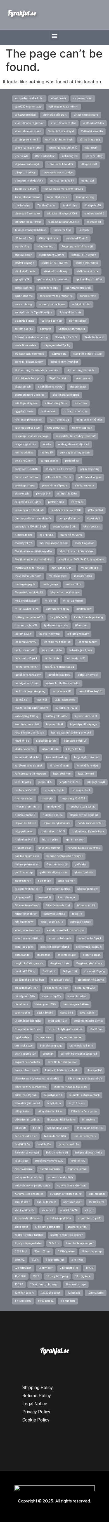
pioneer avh (22, 493)
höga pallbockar (24, 831)
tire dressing (22, 205)
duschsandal (22, 955)
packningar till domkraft (29, 510)
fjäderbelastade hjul (58, 905)
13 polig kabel (83, 1276)
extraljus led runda (60, 938)
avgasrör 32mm (77, 1169)
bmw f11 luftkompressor (62, 1062)
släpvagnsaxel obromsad (29, 353)
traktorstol (87, 180)
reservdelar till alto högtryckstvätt (76, 436)
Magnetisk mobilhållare (64, 592)
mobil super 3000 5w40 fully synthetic (81, 559)
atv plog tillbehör (25, 1210)
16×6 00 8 (20, 1276)
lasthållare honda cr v (28, 674)
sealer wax (80, 403)
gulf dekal (81, 864)
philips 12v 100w (67, 493)
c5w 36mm (96, 1029)
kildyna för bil (74, 749)
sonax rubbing (23, 304)
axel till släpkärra (50, 1169)
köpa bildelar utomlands (29, 732)
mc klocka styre (58, 576)
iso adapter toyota (54, 790)
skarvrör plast (78, 386)
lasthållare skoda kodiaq (59, 666)
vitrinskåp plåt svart (55, 114)
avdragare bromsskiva (28, 1177)
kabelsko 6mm (62, 773)
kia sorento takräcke (27, 757)
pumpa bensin (49, 460)
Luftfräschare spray (57, 609)
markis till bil (73, 584)
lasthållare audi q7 (59, 674)
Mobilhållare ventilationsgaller (33, 551)
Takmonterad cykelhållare (30, 230)
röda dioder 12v (56, 427)
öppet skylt (93, 518)
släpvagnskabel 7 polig (56, 345)
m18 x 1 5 (50, 600)
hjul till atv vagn (74, 839)
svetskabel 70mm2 (76, 238)
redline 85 (47, 452)
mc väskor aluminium (28, 576)
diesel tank (21, 1004)
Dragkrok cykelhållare (89, 963)
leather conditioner (26, 666)
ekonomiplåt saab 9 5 (88, 946)
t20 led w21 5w (23, 238)
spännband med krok (78, 287)
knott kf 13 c (22, 740)
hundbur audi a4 (53, 815)
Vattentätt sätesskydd (61, 131)
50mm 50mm (42, 1251)
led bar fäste (52, 658)
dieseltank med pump (91, 979)
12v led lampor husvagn (44, 1284)
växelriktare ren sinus (28, 131)
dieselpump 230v (85, 987)
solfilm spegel (77, 320)
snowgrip (45, 329)
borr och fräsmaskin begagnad (79, 1053)
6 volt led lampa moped (79, 1243)
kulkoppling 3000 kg (27, 716)
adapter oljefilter (77, 1226)
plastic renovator (84, 485)
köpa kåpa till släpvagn (83, 724)
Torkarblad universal (27, 197)
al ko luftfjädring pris (47, 1226)
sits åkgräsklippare (26, 403)
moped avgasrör (84, 543)
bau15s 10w (44, 1144)
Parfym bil (77, 502)
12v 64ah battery (24, 1292)
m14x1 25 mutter (73, 600)
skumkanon (82, 378)
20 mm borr (46, 1268)
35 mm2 (20, 1259)
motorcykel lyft (23, 543)
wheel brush (58, 98)
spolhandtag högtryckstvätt (52, 279)
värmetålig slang (90, 139)
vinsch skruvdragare (86, 114)
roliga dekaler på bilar (89, 419)
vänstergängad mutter (28, 147)
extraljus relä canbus (27, 930)
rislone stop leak (82, 427)
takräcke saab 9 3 (94, 213)
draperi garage (91, 955)
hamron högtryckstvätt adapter (64, 856)
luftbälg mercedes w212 (29, 617)
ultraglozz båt (88, 164)
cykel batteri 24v (57, 1020)
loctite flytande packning (88, 617)
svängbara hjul (45, 246)
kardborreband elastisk (28, 765)
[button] (54, 35)
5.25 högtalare (66, 1251)
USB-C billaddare (45, 156)
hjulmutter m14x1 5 (53, 831)
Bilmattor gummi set (27, 1103)
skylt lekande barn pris (28, 378)
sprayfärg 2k (22, 279)
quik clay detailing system (75, 452)
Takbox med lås (62, 230)
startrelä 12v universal (54, 263)
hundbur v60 (53, 806)
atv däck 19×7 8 (69, 1210)
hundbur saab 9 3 (25, 815)
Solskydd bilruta (24, 320)
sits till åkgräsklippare (66, 394)
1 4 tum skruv (23, 1300)
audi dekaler (22, 1202)
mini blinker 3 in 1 (62, 568)
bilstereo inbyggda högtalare (70, 1086)
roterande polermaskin (28, 419)
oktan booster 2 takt (64, 526)
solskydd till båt (81, 304)
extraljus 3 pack (24, 946)
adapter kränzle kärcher (29, 1235)
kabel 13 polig (23, 782)
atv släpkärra (96, 1202)
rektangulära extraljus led (73, 444)
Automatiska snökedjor (29, 1194)
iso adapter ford (81, 790)
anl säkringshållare (59, 1218)
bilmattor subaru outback (84, 1095)
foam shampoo (67, 897)
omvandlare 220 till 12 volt (30, 526)
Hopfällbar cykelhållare (56, 823)
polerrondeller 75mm (58, 477)
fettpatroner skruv (25, 913)
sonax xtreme (88, 296)
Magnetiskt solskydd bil (29, 592)
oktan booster (92, 526)
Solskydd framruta (70, 312)
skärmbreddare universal (30, 394)
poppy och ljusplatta (26, 469)
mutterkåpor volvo (71, 535)
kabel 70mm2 (86, 773)
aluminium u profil (89, 1218)
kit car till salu (50, 749)
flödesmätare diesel (27, 905)
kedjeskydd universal (86, 757)
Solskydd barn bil (51, 320)
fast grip (77, 913)
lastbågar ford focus (26, 683)
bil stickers (88, 1119)
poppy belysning (89, 469)
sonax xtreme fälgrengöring (56, 296)
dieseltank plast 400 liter (29, 979)
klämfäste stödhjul (74, 740)
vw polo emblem (83, 98)
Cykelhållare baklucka (28, 1020)
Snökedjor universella (71, 329)
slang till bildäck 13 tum (29, 361)
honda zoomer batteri (90, 823)
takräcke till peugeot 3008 (62, 213)
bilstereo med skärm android (85, 1078)
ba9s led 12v (78, 1161)
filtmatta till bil (86, 905)
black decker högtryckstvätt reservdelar (38, 1078)
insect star (47, 798)
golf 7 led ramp (23, 872)
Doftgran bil (70, 971)
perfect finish (56, 502)
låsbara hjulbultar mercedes (63, 683)
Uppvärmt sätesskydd (27, 164)
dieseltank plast (60, 979)
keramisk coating (56, 757)
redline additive (24, 452)
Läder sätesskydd (65, 699)
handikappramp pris (27, 856)
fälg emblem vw (24, 922)
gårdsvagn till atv (87, 889)
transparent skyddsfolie (29, 180)
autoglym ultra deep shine (66, 1194)
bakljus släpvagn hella (88, 1152)
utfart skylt (21, 156)
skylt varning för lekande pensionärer (37, 370)
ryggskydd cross (24, 411)
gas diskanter (66, 881)
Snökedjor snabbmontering (31, 337)
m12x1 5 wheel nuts (27, 609)
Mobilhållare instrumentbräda (33, 559)
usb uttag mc (69, 156)
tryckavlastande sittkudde (57, 172)
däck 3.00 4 (66, 1012)
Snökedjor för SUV (66, 337)
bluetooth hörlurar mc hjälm (62, 1070)
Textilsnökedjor (46, 205)
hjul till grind (50, 839)
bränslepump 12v (25, 1053)
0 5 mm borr (68, 1300)
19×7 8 (89, 1268)
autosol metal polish (60, 1177)
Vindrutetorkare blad (63, 123)
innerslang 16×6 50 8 (73, 798)
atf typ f (89, 1210)
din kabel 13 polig (94, 971)
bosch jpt (48, 1053)
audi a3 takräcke (46, 1202)
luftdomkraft (83, 609)
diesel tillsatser (77, 996)
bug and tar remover (71, 1037)
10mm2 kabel (95, 1292)
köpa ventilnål (54, 724)
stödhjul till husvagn (83, 255)
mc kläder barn (83, 576)
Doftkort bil (49, 971)
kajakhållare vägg (87, 765)
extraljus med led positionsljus (65, 930)
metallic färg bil (90, 568)
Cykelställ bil (87, 1012)
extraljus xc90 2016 (52, 922)
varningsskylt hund (26, 139)
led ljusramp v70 (25, 650)
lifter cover (81, 625)
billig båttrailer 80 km (50, 1111)
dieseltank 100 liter (56, 987)
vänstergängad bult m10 (63, 147)
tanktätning (70, 205)
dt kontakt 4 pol (67, 955)
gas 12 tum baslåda (58, 889)
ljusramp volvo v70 (26, 625)
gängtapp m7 (22, 897)
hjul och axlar (23, 848)
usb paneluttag (94, 156)
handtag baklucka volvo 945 (84, 848)
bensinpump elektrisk (90, 1128)
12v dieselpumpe (76, 1284)
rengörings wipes (25, 444)
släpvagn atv (58, 353)
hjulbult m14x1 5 (25, 839)
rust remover (48, 411)
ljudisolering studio (56, 625)
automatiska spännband (71, 1185)
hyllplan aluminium (27, 806)
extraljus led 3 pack (90, 938)
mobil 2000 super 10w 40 (29, 568)
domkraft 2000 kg (25, 971)
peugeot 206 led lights (28, 502)
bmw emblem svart (26, 1070)
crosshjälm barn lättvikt (88, 1020)
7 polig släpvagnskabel (28, 1243)
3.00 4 (35, 1259)
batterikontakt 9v (69, 1144)
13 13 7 (19, 1284)
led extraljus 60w (52, 650)
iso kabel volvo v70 (25, 790)
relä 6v (47, 444)
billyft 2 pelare (76, 1103)
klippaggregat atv (46, 740)
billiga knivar (22, 1111)
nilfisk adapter (23, 535)
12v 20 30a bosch (51, 1292)
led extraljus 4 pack (80, 650)
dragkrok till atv (60, 963)
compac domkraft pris (28, 1029)
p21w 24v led (95, 510)
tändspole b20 (92, 205)
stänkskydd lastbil (25, 271)
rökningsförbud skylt (27, 427)
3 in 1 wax (77, 1259)
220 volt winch (23, 1268)
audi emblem (97, 1194)
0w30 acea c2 (45, 1300)
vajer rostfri (92, 147)
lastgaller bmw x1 (87, 674)
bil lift (36, 1128)
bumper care (43, 1037)
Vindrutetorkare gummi (29, 123)
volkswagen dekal (25, 114)
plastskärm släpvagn (54, 485)
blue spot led (94, 1070)
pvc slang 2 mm (24, 460)
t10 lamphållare (48, 238)
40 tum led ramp (91, 1251)
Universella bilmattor (60, 164)
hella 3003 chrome (49, 848)
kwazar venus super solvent (31, 707)
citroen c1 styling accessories (65, 1029)
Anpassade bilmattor (27, 1218)
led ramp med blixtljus (57, 642)
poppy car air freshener (59, 469)
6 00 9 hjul (21, 1251)
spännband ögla (48, 287)
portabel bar (72, 460)
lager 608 (42, 699)
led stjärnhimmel (49, 633)
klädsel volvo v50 (24, 749)
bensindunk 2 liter (26, 1136)
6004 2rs (54, 1243)
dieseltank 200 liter (26, 987)
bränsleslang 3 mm (81, 1045)
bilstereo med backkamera (30, 1086)
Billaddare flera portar (84, 1111)
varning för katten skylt (59, 139)
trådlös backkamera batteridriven (63, 189)
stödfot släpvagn (24, 263)
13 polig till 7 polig (57, 1276)
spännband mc (23, 296)
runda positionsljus (75, 411)
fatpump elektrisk (54, 913)
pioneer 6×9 (43, 493)
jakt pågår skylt (96, 782)
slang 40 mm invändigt (64, 361)
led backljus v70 (76, 658)
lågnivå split (22, 699)
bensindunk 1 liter (55, 1136)
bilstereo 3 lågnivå (26, 1095)
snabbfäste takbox (25, 345)
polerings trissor (25, 485)
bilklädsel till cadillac (27, 1119)
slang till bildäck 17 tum (87, 353)
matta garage (50, 584)
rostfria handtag (59, 419)
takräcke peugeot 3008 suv (63, 222)
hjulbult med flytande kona (88, 831)
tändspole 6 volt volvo (27, 213)
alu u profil (21, 1226)
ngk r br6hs (46, 535)
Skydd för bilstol (58, 378)
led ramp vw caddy (78, 633)
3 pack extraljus (55, 1259)
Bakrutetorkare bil (57, 1152)
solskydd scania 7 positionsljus (33, 312)
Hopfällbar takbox (25, 823)
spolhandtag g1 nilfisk (89, 279)
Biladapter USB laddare (61, 1119)
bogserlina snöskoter (27, 1062)
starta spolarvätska (86, 263)
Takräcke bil (94, 222)
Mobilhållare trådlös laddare (77, 551)
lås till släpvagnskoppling (30, 691)
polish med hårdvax (26, 477)
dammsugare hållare (76, 1004)
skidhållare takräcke (50, 386)
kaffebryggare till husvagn (30, 773)
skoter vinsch (23, 386)
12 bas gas (74, 1292)
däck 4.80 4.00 (45, 1012)
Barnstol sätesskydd (27, 1152)
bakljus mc (21, 1161)
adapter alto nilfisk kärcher (67, 1235)
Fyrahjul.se (22, 13)
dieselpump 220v (25, 996)
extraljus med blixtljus (28, 938)
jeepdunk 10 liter (70, 782)
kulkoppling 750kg (66, 707)
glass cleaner (23, 881)
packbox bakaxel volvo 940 (66, 510)
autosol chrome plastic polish (32, 1185)
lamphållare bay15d (90, 691)
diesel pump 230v (45, 1004)
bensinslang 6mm (58, 1128)
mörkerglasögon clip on (53, 543)
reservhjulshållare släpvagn (32, 436)
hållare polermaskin (27, 864)
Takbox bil (84, 230)
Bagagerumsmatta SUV (49, 1161)
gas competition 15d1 (27, 889)
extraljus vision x (80, 922)
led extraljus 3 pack (26, 658)
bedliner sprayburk (85, 1136)
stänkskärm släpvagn (56, 271)
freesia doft (44, 897)
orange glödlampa (69, 518)
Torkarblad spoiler (58, 197)
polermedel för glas (89, 477)
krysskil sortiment (86, 716)
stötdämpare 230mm (51, 255)
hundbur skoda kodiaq (82, 806)
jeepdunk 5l (45, 782)
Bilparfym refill (53, 1095)
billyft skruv (54, 1103)
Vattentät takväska (92, 131)
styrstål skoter (23, 255)
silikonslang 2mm (56, 403)
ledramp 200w (23, 633)
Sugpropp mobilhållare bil (77, 246)
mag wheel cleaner (26, 600)
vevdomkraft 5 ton (93, 123)
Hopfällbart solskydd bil (84, 815)
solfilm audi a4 (24, 329)
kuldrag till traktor (57, 716)
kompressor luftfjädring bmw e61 (71, 732)
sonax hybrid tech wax (52, 304)
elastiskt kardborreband (55, 946)
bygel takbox (22, 1037)
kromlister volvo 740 (27, 724)
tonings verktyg (85, 197)
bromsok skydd (24, 1045)
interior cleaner (24, 798)
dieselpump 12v (51, 996)
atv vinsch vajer (72, 1202)
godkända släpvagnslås (53, 872)
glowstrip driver (84, 872)
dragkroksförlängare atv (29, 963)
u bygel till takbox (25, 172)
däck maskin (22, 1012)
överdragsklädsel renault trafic (33, 518)
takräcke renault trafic (28, 222)
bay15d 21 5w (22, 1144)
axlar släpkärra (24, 1169)
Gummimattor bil (57, 864)
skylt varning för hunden (81, 370)
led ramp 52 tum (87, 642)
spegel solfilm (23, 287)
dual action (44, 955)
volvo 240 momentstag (28, 106)
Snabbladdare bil (94, 337)
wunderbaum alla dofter (29, 98)
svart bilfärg (22, 246)
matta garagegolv (25, 584)
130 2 (36, 1276)
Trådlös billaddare (25, 189)
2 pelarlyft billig (69, 1268)
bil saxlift (20, 1128)
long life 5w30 (58, 617)
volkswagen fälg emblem (63, 106)
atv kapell (47, 1210)
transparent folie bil (62, 180)
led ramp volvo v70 (25, 642)
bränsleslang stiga (51, 1045)
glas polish (44, 881)
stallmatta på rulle (88, 271)
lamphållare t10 (62, 691)
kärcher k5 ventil (60, 765)
